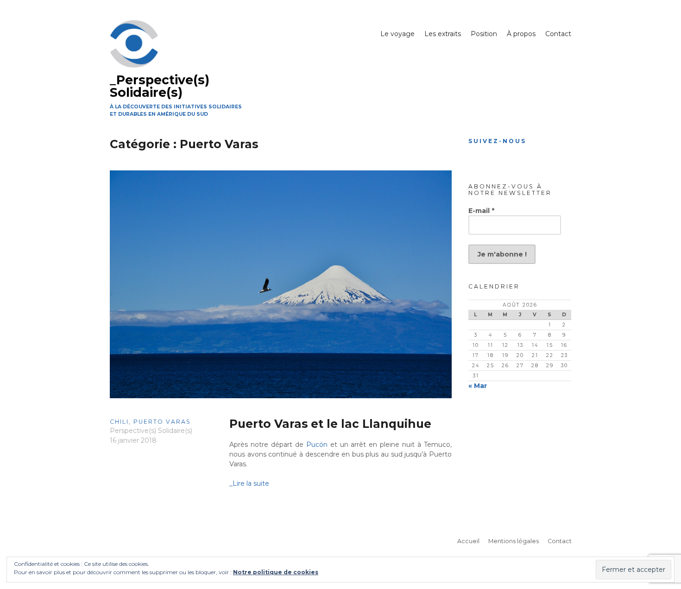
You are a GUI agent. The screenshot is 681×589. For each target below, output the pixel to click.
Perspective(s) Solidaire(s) (151, 430)
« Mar (477, 386)
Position (484, 34)
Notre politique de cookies (275, 572)
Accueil (468, 541)
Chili (119, 421)
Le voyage (397, 34)
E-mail (481, 211)
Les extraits (442, 34)
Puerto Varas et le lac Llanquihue (330, 424)
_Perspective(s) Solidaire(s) (159, 86)
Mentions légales (513, 541)
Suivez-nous (497, 141)
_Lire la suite (249, 483)
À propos (521, 34)
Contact (558, 34)
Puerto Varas (162, 421)
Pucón (317, 444)
